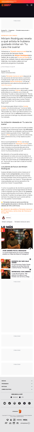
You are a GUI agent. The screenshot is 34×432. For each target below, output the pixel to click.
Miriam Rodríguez (21, 55)
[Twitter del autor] (9, 71)
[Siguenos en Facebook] (19, 404)
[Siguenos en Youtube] (4, 404)
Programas (11, 30)
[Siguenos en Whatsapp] (29, 404)
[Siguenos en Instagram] (14, 404)
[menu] (31, 5)
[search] (27, 5)
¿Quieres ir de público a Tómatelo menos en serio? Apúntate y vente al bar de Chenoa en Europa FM (16, 211)
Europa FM (4, 30)
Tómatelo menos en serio (22, 30)
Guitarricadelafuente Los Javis (9, 1)
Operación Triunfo (22, 143)
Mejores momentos (6, 31)
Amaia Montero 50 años (8, 2)
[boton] (24, 381)
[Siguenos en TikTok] (9, 404)
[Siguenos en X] (24, 404)
